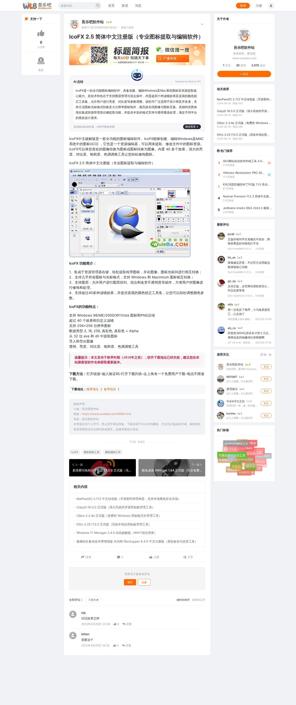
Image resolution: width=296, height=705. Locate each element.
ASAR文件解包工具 (237, 444)
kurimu (231, 413)
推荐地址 (92, 389)
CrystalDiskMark (243, 451)
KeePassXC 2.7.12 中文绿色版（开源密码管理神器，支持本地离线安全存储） (128, 498)
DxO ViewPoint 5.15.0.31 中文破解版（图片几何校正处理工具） (241, 295)
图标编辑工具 (113, 452)
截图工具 (245, 473)
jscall (231, 234)
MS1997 (231, 376)
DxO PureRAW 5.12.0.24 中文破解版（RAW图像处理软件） (241, 248)
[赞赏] (41, 61)
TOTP (229, 456)
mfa (230, 304)
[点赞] (41, 33)
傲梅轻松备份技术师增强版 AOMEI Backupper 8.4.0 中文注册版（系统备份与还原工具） (137, 541)
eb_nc (232, 328)
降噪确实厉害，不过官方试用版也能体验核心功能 (249, 265)
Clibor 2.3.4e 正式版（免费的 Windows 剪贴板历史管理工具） (119, 515)
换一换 (267, 354)
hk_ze (232, 257)
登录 (243, 5)
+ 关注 (244, 74)
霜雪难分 (232, 389)
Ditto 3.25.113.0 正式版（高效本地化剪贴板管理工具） (113, 524)
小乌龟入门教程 (228, 460)
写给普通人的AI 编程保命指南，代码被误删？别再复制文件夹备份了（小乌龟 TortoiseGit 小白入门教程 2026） (241, 319)
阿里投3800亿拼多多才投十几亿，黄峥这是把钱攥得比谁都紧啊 (249, 335)
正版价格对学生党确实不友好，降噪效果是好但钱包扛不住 (249, 241)
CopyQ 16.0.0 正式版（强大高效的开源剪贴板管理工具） (115, 507)
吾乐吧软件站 (93, 22)
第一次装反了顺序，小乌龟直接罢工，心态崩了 (249, 312)
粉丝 (241, 65)
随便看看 (190, 126)
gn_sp (232, 281)
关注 (227, 65)
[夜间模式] (271, 5)
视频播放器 (233, 469)
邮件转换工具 (255, 455)
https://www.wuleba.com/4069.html (106, 414)
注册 (259, 5)
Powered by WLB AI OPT (188, 81)
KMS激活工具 (244, 470)
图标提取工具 (91, 452)
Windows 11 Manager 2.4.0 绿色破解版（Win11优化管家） (116, 532)
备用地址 (110, 389)
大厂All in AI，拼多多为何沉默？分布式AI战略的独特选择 (241, 342)
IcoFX (74, 452)
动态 (258, 65)
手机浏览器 (230, 449)
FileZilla (235, 465)
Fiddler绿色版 (247, 462)
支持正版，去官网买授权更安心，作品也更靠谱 (249, 288)
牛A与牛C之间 (235, 401)
